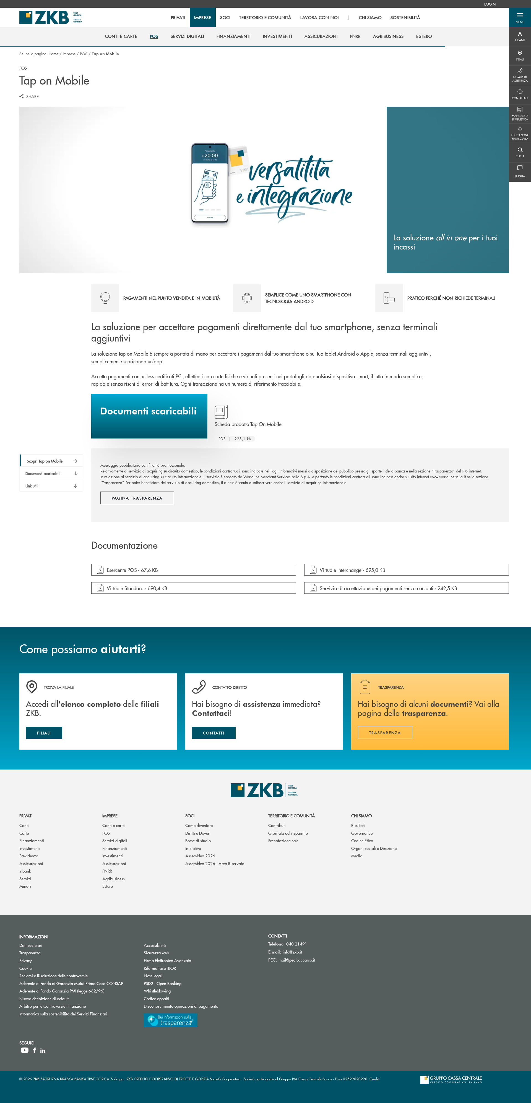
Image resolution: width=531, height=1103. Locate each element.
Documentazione (124, 545)
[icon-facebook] (34, 1050)
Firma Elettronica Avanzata (167, 960)
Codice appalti (177, 998)
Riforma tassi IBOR (181, 968)
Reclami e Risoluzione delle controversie (53, 975)
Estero (107, 886)
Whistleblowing (157, 991)
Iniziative (193, 848)
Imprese (69, 53)
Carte (24, 833)
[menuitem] (490, 3)
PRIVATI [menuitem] (178, 17)
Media (356, 855)
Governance (362, 833)
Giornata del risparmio (288, 833)
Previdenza (28, 855)
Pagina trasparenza (137, 498)
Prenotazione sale (283, 840)
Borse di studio (198, 840)
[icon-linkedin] (43, 1050)
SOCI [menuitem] (225, 17)
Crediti (374, 1078)
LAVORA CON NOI (319, 17)
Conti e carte (113, 825)
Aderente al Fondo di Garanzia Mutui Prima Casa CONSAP (71, 983)
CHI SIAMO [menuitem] (370, 17)
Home (53, 53)
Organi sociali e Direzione (374, 848)
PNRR (107, 871)
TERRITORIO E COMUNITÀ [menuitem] (265, 17)
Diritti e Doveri (197, 833)
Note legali (153, 975)
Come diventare (199, 825)
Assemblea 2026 (200, 855)
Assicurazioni (31, 863)
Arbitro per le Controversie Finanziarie (73, 1006)
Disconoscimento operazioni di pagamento (181, 1006)
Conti (24, 825)
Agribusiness (113, 878)
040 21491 (296, 944)
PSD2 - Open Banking (183, 983)
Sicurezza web (156, 952)
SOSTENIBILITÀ (405, 17)
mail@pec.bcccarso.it (296, 960)
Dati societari (30, 945)
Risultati (358, 825)
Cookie (25, 968)
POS (83, 53)
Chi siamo (361, 815)
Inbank (25, 871)
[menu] (295, 17)
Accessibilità (155, 945)
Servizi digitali (114, 840)
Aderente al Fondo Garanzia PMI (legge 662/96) (61, 991)
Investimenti (29, 848)
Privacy (25, 960)
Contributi (277, 825)
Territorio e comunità (291, 815)
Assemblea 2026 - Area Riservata (214, 863)
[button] (520, 17)
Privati (25, 815)
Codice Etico (362, 840)
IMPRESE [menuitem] (202, 17)
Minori (25, 886)
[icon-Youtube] (25, 1050)
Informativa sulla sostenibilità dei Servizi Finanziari (63, 1014)
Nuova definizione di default (44, 998)
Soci (189, 815)
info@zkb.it (292, 952)
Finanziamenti (31, 840)
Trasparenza (29, 952)
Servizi (25, 878)
